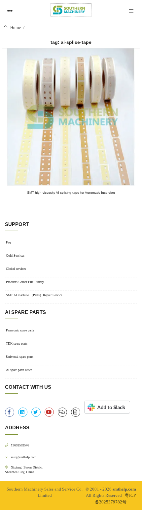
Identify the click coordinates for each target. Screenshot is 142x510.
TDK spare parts (16, 343)
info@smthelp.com (23, 457)
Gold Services (15, 255)
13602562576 (20, 445)
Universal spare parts (19, 356)
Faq (8, 242)
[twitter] (36, 412)
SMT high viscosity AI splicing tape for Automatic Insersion (71, 192)
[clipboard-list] (62, 412)
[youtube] (49, 412)
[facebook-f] (9, 412)
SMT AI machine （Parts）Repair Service (34, 295)
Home (15, 27)
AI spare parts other (19, 370)
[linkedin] (22, 412)
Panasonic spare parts (20, 330)
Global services (16, 268)
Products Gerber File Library (25, 282)
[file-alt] (75, 412)
